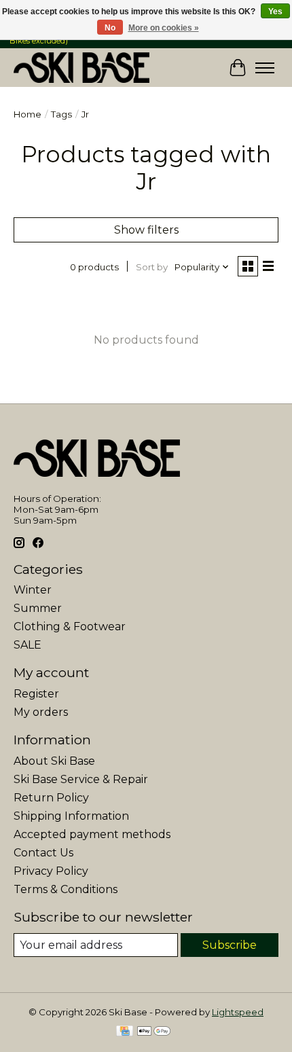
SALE (27, 644)
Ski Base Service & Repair (81, 779)
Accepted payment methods (92, 834)
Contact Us (43, 852)
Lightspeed (237, 1011)
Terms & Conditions (65, 889)
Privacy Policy (51, 871)
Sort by (152, 266)
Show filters (146, 229)
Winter (33, 589)
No (110, 28)
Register (36, 693)
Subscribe (229, 945)
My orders (41, 712)
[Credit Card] (124, 1032)
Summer (38, 608)
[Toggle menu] (264, 67)
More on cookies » (163, 28)
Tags (61, 114)
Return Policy (51, 797)
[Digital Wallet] (153, 1032)
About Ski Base (54, 761)
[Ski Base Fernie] (81, 67)
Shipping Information (71, 816)
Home (27, 114)
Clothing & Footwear (70, 626)
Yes (275, 11)
